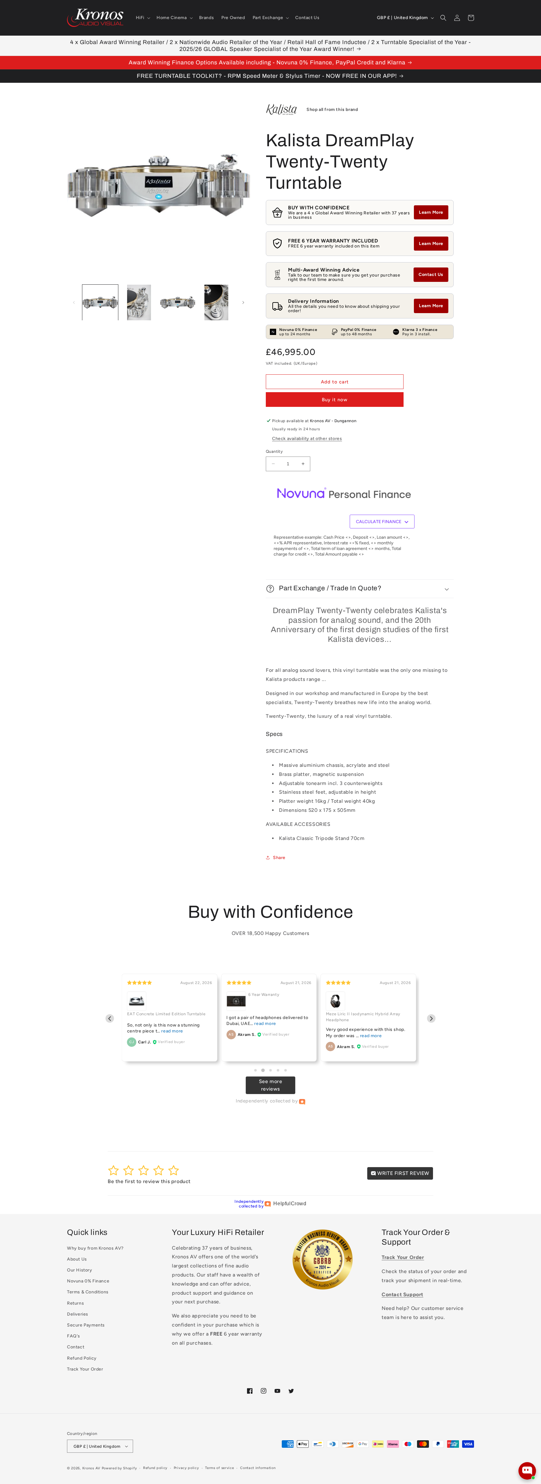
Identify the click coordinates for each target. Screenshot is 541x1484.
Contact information (258, 1468)
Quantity (274, 451)
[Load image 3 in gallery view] (178, 302)
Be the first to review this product (149, 1181)
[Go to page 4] (278, 1070)
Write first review (402, 1173)
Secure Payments (86, 1325)
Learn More (431, 212)
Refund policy (155, 1468)
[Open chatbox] (527, 1471)
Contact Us (431, 274)
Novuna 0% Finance (88, 1281)
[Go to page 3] (270, 1070)
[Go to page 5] (285, 1070)
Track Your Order (85, 1369)
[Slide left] (74, 302)
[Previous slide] (110, 1018)
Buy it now (335, 399)
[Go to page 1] (255, 1070)
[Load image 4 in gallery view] (216, 302)
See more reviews (270, 1085)
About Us (77, 1259)
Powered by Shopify (119, 1468)
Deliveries (77, 1314)
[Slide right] (243, 302)
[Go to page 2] (263, 1070)
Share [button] (279, 857)
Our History (79, 1270)
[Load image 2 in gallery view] (139, 302)
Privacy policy (186, 1468)
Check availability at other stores (307, 438)
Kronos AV (91, 1468)
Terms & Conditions (88, 1292)
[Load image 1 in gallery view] (100, 302)
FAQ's (73, 1336)
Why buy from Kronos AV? (95, 1248)
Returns (75, 1303)
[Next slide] (431, 1018)
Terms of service (219, 1468)
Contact (75, 1347)
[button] (142, 17)
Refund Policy (82, 1358)
